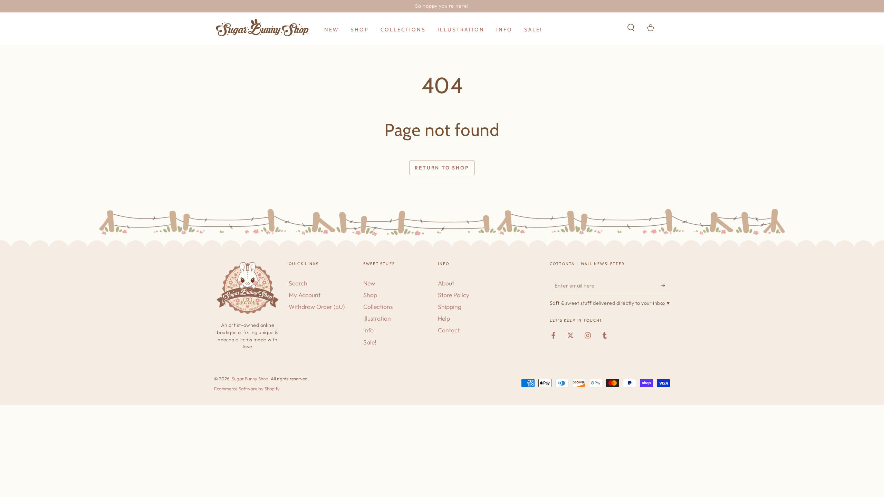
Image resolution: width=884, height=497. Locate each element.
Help (444, 318)
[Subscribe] (665, 285)
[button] (631, 27)
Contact (449, 330)
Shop (370, 295)
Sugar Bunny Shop (250, 378)
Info (368, 330)
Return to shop (442, 168)
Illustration (377, 318)
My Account (304, 295)
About (446, 283)
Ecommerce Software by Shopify (247, 388)
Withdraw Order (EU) (317, 307)
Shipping (449, 307)
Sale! (369, 342)
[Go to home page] (262, 27)
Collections (378, 307)
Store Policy (453, 295)
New (369, 283)
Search (298, 283)
